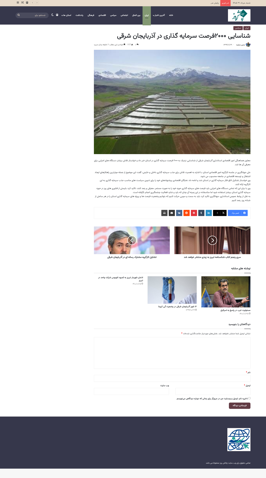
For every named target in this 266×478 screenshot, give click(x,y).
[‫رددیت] (186, 213)
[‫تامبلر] (201, 213)
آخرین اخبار (160, 15)
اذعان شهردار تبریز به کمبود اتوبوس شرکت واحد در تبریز (120, 279)
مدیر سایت (240, 44)
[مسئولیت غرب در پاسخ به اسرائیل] (225, 291)
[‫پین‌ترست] (194, 213)
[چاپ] (164, 213)
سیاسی (113, 15)
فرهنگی (91, 15)
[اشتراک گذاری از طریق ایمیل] (172, 213)
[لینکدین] (209, 213)
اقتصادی (102, 15)
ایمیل (247, 385)
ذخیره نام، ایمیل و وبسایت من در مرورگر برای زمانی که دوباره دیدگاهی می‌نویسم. (212, 398)
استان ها (67, 15)
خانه (171, 15)
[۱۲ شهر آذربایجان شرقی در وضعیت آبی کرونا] (172, 290)
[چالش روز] (239, 15)
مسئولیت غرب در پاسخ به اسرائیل (235, 310)
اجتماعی (124, 15)
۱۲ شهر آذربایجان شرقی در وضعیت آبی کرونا (177, 306)
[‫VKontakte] (179, 213)
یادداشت (79, 15)
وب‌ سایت (164, 385)
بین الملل (136, 15)
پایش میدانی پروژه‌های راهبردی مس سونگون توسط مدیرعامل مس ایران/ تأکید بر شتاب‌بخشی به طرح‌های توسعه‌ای (168, 3)
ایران (147, 15)
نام (248, 372)
